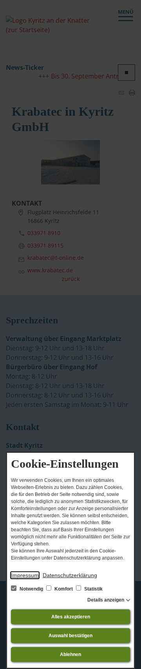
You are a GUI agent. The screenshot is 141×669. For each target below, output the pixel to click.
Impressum (25, 575)
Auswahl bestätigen (70, 635)
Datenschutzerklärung (70, 575)
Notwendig (31, 589)
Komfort (63, 589)
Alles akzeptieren (70, 617)
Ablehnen (70, 654)
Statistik (93, 589)
